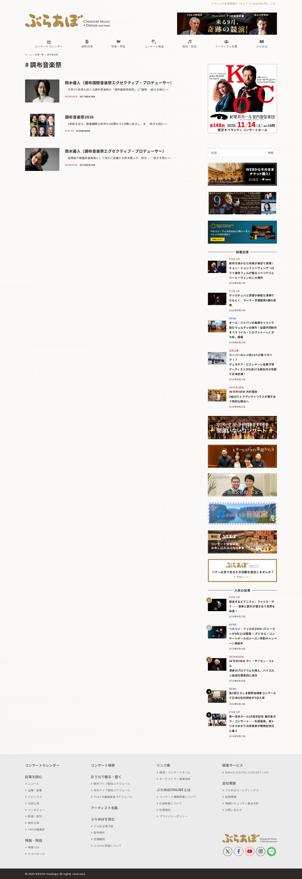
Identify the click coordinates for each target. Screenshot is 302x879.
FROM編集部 (36, 829)
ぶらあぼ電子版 (103, 826)
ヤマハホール (36, 854)
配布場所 (99, 832)
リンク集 (163, 765)
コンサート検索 (103, 765)
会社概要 (229, 783)
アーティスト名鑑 (104, 807)
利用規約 (165, 810)
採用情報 (230, 797)
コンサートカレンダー (42, 765)
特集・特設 (33, 840)
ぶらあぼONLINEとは (174, 789)
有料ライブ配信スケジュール (112, 790)
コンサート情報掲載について (177, 797)
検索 (270, 152)
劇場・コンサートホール (174, 772)
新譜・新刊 (35, 816)
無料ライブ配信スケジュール (112, 784)
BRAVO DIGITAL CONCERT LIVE (247, 772)
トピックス (35, 797)
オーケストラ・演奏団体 (174, 779)
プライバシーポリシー (173, 816)
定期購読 (99, 839)
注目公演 (33, 803)
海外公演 (33, 823)
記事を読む (33, 776)
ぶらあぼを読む (103, 819)
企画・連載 (35, 790)
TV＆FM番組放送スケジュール (113, 797)
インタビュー (36, 810)
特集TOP (34, 847)
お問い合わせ (233, 810)
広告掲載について (170, 803)
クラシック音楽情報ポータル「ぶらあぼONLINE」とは (243, 3)
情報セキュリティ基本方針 (242, 803)
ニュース (33, 784)
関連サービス (232, 765)
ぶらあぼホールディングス (242, 790)
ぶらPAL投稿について (108, 846)
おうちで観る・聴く (106, 776)
